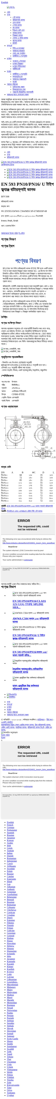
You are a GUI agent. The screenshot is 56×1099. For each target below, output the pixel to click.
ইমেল (3, 737)
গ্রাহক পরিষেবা (12, 84)
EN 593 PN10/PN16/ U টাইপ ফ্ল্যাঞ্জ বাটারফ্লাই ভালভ (29, 637)
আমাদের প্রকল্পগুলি (19, 79)
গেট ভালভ (16, 17)
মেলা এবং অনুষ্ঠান (19, 53)
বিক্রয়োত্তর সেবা (19, 89)
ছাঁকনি (15, 43)
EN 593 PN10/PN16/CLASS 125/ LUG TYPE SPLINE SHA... (29, 604)
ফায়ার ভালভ (17, 32)
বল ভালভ (16, 27)
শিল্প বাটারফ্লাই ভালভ (42, 725)
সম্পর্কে (9, 45)
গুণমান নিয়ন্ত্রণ (18, 63)
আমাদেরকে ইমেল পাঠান (9, 233)
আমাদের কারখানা (19, 51)
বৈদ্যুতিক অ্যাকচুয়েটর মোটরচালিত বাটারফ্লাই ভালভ (28, 670)
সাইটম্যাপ (41, 719)
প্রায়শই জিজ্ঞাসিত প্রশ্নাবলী (23, 92)
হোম (8, 12)
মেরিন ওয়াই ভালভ (7, 727)
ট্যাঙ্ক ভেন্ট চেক (18, 30)
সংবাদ (9, 71)
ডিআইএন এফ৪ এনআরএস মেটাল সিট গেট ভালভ (24, 511)
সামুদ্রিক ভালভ (21, 727)
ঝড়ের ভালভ (17, 40)
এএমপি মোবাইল (7, 722)
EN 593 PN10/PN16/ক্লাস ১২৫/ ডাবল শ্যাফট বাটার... (30, 654)
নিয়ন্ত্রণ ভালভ (18, 35)
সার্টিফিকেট (16, 69)
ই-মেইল (22, 233)
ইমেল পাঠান (5, 735)
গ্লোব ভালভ (17, 25)
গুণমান (9, 58)
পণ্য (8, 14)
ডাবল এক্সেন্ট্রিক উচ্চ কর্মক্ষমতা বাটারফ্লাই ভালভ (26, 687)
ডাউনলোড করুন (18, 87)
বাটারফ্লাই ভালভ (19, 20)
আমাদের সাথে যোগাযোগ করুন (18, 94)
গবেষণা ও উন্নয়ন (19, 61)
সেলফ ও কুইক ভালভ (20, 38)
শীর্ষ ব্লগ (49, 719)
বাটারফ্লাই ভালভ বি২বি (36, 727)
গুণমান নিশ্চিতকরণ (19, 66)
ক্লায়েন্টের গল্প (18, 76)
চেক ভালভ (16, 22)
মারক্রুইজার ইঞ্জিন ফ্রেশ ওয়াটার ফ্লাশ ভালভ (17, 725)
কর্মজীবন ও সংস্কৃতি (20, 56)
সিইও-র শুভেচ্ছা (18, 48)
